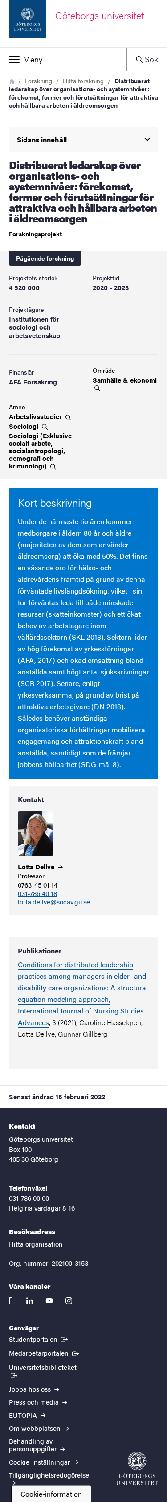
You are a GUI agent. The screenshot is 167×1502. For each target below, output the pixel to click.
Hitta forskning (83, 80)
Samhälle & (125, 380)
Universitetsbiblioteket (49, 1367)
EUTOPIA (24, 1415)
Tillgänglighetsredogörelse (49, 1474)
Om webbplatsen (35, 1428)
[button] (63, 59)
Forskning (38, 80)
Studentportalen (39, 1339)
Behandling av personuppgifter (33, 1444)
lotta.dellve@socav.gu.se (54, 902)
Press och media (35, 1401)
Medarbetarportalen (45, 1352)
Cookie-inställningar (40, 1461)
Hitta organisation (36, 1243)
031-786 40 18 (37, 893)
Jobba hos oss (31, 1388)
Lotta (37, 866)
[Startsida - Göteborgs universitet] (137, 1468)
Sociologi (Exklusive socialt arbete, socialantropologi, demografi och (40, 451)
